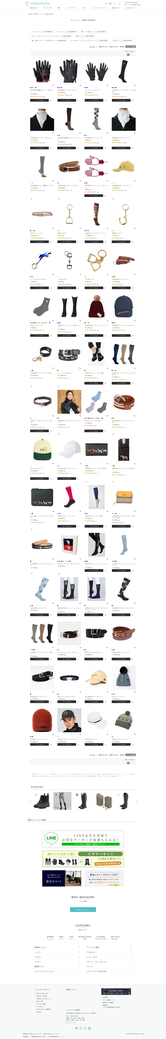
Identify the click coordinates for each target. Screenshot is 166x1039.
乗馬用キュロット (40, 947)
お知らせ (39, 1012)
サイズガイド (40, 1006)
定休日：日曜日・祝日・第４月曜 (75, 1020)
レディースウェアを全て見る (96, 971)
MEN (61, 937)
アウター (37, 957)
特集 (58, 8)
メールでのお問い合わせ (134, 4)
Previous (30, 801)
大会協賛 (105, 997)
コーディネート (71, 8)
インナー (37, 962)
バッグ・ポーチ (91, 957)
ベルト (94, 774)
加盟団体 (112, 1006)
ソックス (87, 774)
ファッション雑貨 (92, 947)
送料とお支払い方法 (42, 993)
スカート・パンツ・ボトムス (96, 962)
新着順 (122, 46)
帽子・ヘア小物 (101, 774)
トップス (37, 952)
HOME (30, 14)
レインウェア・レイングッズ (44, 971)
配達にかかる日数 (42, 996)
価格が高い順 (103, 46)
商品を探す (33, 8)
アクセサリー (91, 952)
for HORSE (101, 937)
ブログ (84, 8)
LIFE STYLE (115, 937)
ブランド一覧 (47, 8)
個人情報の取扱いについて (56, 1036)
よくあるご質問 (41, 1004)
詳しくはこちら (70, 1022)
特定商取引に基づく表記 (38, 1036)
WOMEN (35, 14)
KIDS (71, 937)
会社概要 (25, 1036)
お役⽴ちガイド (131, 8)
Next (136, 801)
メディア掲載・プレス (109, 1000)
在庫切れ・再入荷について (44, 998)
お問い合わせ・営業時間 (44, 1009)
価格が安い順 (113, 46)
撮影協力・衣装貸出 (108, 1002)
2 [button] (130, 54)
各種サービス (116, 8)
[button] (133, 54)
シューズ (89, 966)
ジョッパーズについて (99, 8)
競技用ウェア (39, 966)
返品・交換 (40, 1001)
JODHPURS (130, 1033)
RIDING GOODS (85, 937)
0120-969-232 (132, 2)
